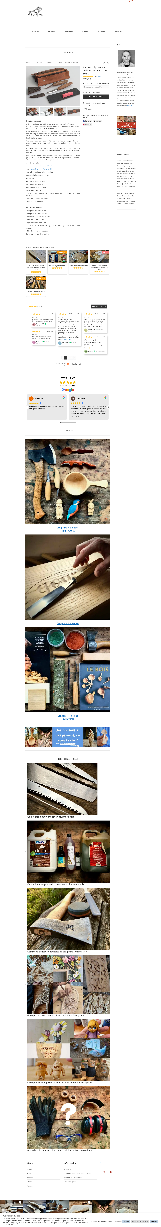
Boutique (29, 62)
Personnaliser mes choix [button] (140, 1222)
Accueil (29, 1169)
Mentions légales (70, 1182)
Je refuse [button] (126, 1222)
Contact (29, 1182)
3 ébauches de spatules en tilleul (42, 169)
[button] (89, 109)
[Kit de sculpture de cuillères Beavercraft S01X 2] (60, 112)
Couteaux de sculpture (44, 62)
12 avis (100, 76)
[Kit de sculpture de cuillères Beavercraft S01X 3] (73, 112)
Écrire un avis (100, 306)
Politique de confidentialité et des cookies (106, 1222)
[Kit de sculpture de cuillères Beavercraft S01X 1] (46, 112)
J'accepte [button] (154, 1222)
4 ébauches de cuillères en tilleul (39, 166)
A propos (130, 106)
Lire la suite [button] (75, 417)
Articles (29, 1173)
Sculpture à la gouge (68, 623)
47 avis (72, 385)
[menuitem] (104, 62)
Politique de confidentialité (73, 1177)
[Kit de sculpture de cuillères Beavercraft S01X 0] (32, 112)
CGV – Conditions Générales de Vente (77, 1173)
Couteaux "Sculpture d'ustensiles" (67, 62)
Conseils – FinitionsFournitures (68, 717)
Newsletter (68, 1169)
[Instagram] (104, 1172)
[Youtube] (111, 1172)
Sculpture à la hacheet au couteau (68, 529)
